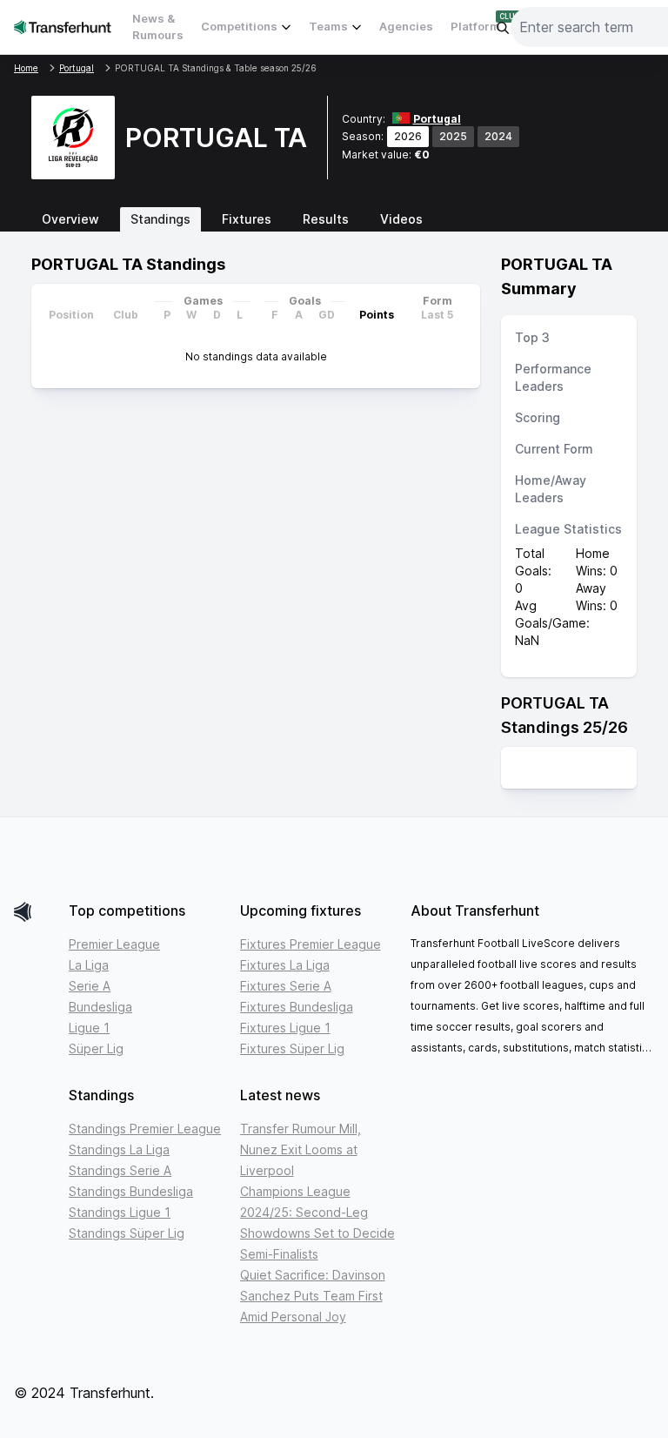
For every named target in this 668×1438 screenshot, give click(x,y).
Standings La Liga (119, 1149)
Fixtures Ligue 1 (285, 1027)
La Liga (89, 965)
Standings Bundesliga (131, 1191)
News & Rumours (158, 27)
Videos (401, 219)
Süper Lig (96, 1048)
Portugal (437, 118)
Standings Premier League (145, 1128)
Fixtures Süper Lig (292, 1048)
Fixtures (246, 219)
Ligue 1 (89, 1027)
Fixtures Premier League (310, 944)
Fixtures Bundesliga (296, 1006)
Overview (70, 219)
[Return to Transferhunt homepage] (62, 26)
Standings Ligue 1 (119, 1212)
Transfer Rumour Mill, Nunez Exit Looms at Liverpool (300, 1149)
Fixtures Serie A (285, 985)
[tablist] (334, 219)
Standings (160, 219)
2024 (498, 136)
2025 (453, 136)
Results (326, 219)
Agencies (406, 26)
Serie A (89, 985)
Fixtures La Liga (285, 965)
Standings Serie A (120, 1170)
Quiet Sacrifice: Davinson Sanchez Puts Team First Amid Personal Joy (312, 1295)
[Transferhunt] (34, 912)
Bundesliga (100, 1006)
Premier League (114, 944)
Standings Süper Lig (126, 1233)
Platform (475, 26)
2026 (408, 136)
